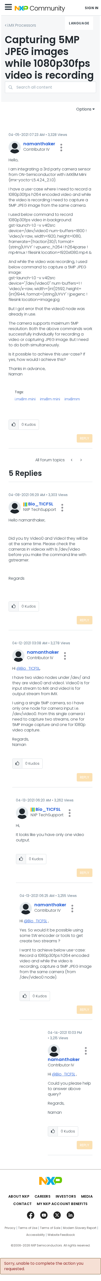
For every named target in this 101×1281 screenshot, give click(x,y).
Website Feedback (61, 1234)
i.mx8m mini (25, 399)
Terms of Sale (50, 1227)
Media (87, 1196)
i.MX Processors (21, 25)
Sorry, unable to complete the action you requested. (43, 1266)
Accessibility (35, 1234)
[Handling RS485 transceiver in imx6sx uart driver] (72, 460)
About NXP (19, 1196)
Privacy (10, 1227)
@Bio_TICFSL (28, 668)
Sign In (92, 7)
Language (79, 23)
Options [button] (83, 109)
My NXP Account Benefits (62, 1203)
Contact (22, 1203)
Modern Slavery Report (79, 1227)
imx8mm (72, 399)
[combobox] (50, 87)
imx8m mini (50, 399)
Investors (66, 1196)
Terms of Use (27, 1227)
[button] (61, 147)
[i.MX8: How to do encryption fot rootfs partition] (80, 460)
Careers (43, 1196)
